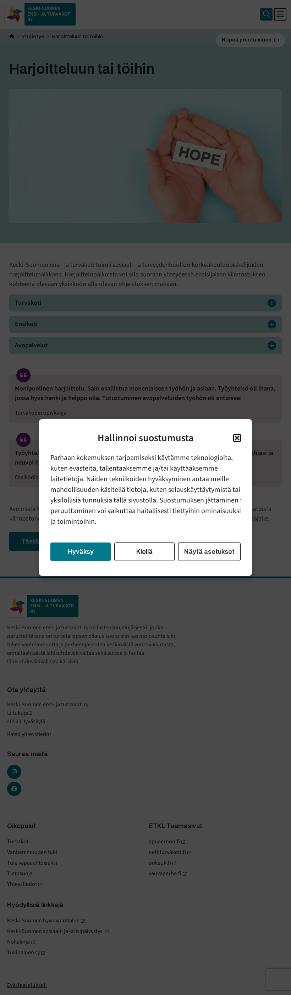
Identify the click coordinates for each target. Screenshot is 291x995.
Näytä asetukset (209, 551)
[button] (237, 438)
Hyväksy (81, 551)
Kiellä (144, 551)
